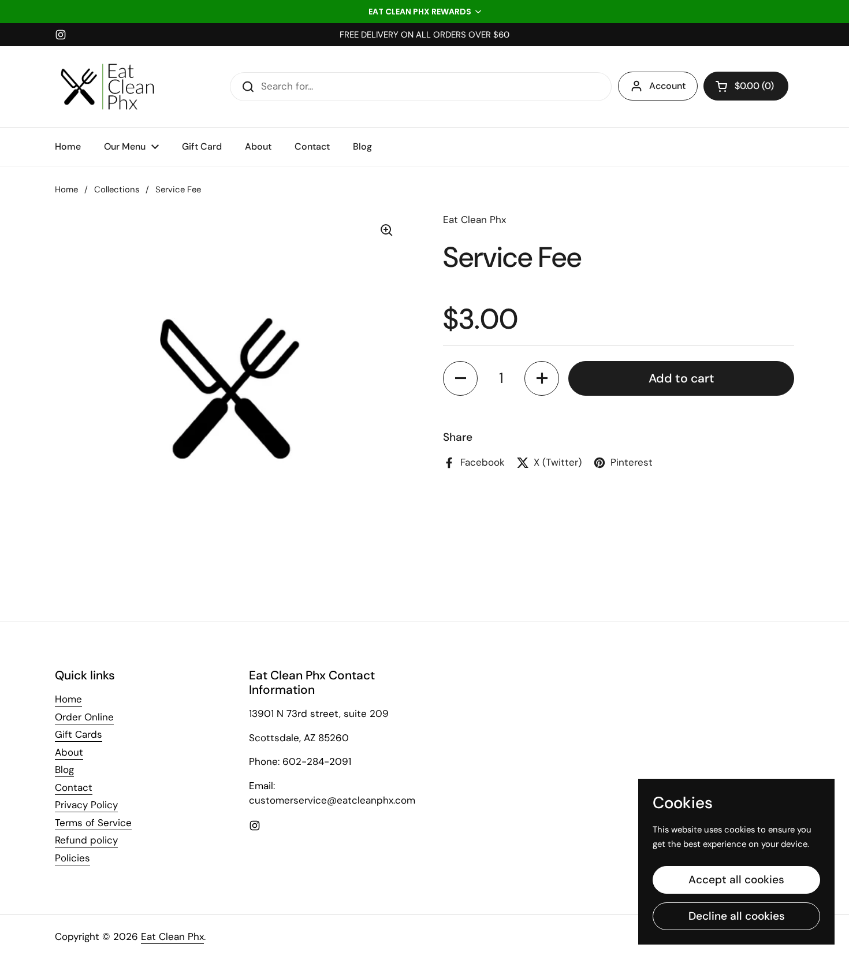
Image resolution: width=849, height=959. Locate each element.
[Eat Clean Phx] (107, 87)
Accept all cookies (736, 879)
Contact (73, 787)
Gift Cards (78, 734)
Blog (64, 769)
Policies (72, 858)
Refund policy (86, 840)
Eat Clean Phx (172, 936)
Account (667, 86)
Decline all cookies (736, 916)
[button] (424, 11)
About (69, 752)
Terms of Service (93, 822)
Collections (116, 189)
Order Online (84, 717)
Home (66, 189)
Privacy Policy (86, 804)
